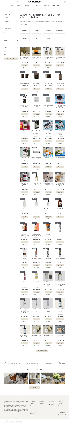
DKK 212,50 (24, 239)
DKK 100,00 (60, 340)
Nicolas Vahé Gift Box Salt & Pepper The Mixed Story (48, 132)
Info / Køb (24, 65)
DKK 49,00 (25, 262)
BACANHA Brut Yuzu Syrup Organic (60, 209)
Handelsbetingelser (42, 405)
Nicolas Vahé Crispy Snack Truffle (36, 158)
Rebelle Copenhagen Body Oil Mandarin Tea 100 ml (48, 184)
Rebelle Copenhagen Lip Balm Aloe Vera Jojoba (48, 310)
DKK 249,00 (24, 316)
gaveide (11, 410)
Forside (5, 10)
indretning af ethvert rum (9, 402)
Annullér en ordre (33, 413)
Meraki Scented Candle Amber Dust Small (36, 82)
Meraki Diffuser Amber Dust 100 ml (24, 106)
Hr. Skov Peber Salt (60, 233)
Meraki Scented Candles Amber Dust (24, 82)
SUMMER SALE (55, 5)
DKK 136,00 (24, 164)
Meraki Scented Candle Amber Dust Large (48, 82)
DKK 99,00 (36, 316)
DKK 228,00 (60, 316)
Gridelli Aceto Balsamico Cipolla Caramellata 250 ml (36, 234)
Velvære (5, 35)
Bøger (5, 23)
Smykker (5, 30)
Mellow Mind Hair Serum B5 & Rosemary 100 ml (60, 310)
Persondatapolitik (42, 407)
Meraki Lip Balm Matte (36, 335)
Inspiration (46, 5)
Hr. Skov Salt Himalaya (36, 258)
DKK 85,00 (48, 164)
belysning (12, 405)
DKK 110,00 (36, 340)
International (32, 409)
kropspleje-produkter (53, 20)
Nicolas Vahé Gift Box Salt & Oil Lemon (24, 131)
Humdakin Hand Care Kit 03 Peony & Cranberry (48, 59)
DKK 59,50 (60, 164)
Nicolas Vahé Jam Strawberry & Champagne (24, 184)
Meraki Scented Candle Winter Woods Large (24, 58)
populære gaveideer (20, 411)
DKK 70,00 (36, 111)
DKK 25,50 (36, 164)
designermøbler (8, 405)
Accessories (6, 21)
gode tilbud (8, 409)
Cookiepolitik (41, 401)
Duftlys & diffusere (7, 28)
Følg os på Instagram (34, 368)
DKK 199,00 (60, 189)
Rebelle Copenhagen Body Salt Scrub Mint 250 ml (60, 184)
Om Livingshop (32, 401)
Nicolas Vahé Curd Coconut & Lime (36, 282)
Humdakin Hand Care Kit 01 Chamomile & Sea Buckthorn (60, 59)
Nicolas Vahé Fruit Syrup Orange (48, 158)
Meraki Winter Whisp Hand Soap (36, 184)
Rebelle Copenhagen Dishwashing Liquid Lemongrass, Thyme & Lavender (60, 283)
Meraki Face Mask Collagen (36, 106)
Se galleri (34, 387)
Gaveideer (38, 5)
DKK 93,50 (60, 213)
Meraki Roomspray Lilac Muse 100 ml (48, 209)
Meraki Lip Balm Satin (48, 335)
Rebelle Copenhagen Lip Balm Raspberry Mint (36, 310)
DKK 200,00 (36, 86)
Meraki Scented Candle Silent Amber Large (36, 58)
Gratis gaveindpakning (32, 406)
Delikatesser (6, 26)
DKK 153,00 (60, 111)
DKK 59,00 (48, 239)
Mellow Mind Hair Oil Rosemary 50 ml (24, 336)
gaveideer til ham (13, 411)
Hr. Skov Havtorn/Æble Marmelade (48, 233)
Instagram (52, 404)
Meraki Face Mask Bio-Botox (48, 106)
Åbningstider (41, 403)
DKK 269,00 (24, 62)
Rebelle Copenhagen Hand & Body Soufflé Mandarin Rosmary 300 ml (24, 310)
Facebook (52, 401)
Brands (11, 5)
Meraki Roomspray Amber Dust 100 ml (60, 82)
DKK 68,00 (24, 189)
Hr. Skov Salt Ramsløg (60, 258)
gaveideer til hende (7, 411)
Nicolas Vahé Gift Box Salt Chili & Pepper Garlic (24, 159)
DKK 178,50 (60, 138)
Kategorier (19, 5)
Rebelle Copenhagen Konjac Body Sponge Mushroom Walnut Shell (48, 283)
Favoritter (56, 1)
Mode (32, 5)
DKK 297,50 (36, 138)
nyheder (25, 407)
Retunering (32, 403)
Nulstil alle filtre (11, 58)
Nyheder (27, 5)
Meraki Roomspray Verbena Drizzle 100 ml (24, 209)
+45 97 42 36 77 (62, 412)
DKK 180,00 (24, 86)
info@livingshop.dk (63, 414)
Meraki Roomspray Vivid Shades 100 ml (36, 209)
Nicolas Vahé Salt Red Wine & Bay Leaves (24, 282)
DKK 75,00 (48, 262)
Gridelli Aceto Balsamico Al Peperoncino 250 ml (24, 234)
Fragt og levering (33, 411)
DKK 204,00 (24, 138)
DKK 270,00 (48, 86)
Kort (5, 32)
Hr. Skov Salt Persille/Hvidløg (48, 259)
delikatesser (60, 20)
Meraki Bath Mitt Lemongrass (60, 336)
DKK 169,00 (36, 189)
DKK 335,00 (48, 62)
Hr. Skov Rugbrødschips (24, 259)
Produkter (9, 10)
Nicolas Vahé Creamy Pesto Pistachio (60, 158)
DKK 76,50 (24, 289)
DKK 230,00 (48, 189)
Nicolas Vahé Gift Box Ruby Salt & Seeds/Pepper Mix (60, 106)
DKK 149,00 (48, 289)
